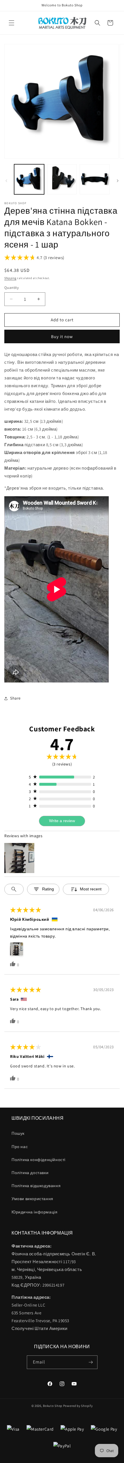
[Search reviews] (14, 889)
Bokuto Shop (52, 1406)
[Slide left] (6, 180)
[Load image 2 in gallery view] (62, 179)
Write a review (62, 820)
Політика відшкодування (36, 1185)
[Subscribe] (90, 1362)
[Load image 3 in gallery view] (95, 179)
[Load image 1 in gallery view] (29, 179)
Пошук (18, 1133)
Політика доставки (30, 1172)
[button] (11, 22)
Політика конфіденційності (38, 1159)
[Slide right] (117, 180)
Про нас (20, 1146)
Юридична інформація (34, 1212)
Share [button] (15, 698)
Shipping (10, 278)
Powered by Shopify (78, 1406)
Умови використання (32, 1198)
